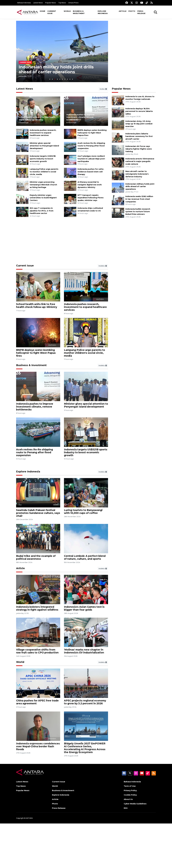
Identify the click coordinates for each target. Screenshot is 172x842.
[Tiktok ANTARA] (147, 3)
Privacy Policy (130, 790)
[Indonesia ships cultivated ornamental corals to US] (70, 211)
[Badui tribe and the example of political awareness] (38, 538)
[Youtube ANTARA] (141, 3)
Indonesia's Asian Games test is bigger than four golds (84, 608)
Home (42, 11)
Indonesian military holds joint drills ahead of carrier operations (56, 69)
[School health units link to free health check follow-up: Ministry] (38, 111)
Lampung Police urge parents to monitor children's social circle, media (44, 171)
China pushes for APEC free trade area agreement (37, 702)
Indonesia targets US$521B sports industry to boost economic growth (43, 159)
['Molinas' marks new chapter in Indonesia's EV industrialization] (86, 632)
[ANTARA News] (27, 12)
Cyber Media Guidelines (135, 804)
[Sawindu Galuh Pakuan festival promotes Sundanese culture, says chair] (38, 492)
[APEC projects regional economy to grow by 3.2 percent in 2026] (86, 683)
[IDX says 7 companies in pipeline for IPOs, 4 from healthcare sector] (22, 211)
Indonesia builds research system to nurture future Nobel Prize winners (137, 211)
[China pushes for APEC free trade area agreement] (38, 683)
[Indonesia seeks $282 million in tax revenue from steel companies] (118, 200)
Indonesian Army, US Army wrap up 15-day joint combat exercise (138, 124)
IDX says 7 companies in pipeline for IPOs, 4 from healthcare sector (41, 211)
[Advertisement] (134, 38)
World (67, 11)
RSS (126, 808)
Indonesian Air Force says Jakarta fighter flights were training (138, 149)
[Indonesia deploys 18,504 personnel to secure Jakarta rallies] (118, 112)
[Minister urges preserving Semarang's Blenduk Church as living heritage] (22, 186)
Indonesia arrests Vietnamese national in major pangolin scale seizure (139, 161)
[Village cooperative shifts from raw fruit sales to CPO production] (38, 632)
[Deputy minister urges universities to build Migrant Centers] (22, 199)
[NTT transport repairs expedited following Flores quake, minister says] (70, 199)
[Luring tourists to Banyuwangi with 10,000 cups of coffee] (86, 492)
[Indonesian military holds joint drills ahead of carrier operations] (118, 187)
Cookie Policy (130, 795)
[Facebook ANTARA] (126, 3)
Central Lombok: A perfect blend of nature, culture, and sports (85, 557)
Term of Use (130, 786)
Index (102, 89)
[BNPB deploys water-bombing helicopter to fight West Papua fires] (70, 134)
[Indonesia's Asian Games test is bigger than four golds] (86, 589)
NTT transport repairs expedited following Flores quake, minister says (91, 198)
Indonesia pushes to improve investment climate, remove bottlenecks (80, 117)
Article (122, 11)
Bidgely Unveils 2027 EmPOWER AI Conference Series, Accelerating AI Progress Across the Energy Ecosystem (84, 748)
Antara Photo (73, 3)
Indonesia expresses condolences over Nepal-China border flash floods (38, 746)
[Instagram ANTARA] (136, 3)
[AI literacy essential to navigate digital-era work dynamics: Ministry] (70, 186)
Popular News (50, 3)
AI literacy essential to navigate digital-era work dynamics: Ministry (90, 184)
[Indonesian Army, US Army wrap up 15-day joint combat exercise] (118, 125)
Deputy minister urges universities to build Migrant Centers (43, 198)
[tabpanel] (62, 51)
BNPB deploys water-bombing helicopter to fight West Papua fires (92, 133)
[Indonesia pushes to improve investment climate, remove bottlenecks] (38, 386)
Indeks (102, 266)
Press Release (141, 12)
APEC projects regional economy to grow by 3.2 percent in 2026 (85, 702)
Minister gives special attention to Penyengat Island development (44, 146)
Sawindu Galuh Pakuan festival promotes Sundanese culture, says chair (38, 513)
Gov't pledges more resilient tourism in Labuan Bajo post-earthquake (91, 159)
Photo (131, 11)
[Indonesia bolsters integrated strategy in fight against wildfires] (38, 589)
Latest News (38, 3)
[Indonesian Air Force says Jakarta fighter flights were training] (118, 150)
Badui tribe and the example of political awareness (36, 557)
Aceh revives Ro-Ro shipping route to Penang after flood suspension (91, 146)
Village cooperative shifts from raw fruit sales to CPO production (37, 651)
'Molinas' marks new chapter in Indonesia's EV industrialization (84, 651)
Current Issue (51, 12)
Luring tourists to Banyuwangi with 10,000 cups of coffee (83, 511)
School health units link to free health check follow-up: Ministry (36, 306)
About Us (128, 799)
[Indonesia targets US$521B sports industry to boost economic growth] (22, 159)
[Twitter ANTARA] (131, 3)
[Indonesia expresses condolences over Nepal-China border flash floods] (38, 726)
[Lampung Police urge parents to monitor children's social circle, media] (22, 173)
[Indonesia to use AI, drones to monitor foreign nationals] (118, 100)
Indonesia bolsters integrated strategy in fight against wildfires (37, 608)
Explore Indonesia (103, 12)
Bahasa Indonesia (24, 3)
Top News (62, 3)
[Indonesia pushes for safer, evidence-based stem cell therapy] (70, 173)
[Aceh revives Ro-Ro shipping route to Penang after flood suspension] (70, 146)
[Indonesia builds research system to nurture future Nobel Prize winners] (118, 212)
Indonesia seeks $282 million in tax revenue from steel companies (139, 199)
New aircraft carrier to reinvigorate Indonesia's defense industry (137, 174)
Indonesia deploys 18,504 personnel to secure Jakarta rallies (139, 111)
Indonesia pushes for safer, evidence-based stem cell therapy (91, 171)
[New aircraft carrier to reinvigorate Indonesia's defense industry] (118, 175)
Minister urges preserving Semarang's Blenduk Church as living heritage (43, 184)
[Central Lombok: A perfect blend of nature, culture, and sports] (86, 538)
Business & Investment (79, 12)
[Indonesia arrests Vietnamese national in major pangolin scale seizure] (118, 162)
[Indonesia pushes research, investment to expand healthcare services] (22, 134)
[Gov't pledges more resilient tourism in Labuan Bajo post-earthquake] (70, 159)
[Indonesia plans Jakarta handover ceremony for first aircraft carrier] (118, 137)
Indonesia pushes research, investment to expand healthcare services (43, 133)
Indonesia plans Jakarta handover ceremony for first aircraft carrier (139, 136)
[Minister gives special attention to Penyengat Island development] (22, 146)
